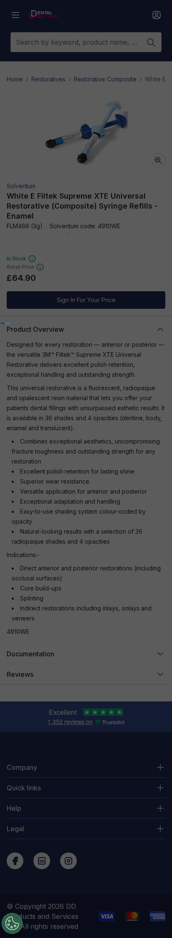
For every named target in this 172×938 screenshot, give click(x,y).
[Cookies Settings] (12, 923)
